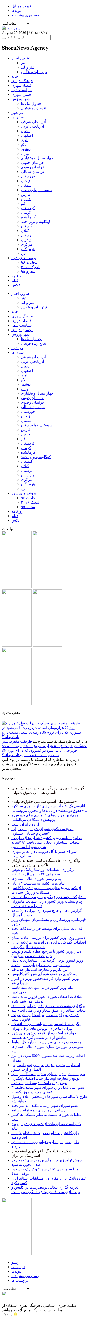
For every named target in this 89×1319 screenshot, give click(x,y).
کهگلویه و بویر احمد (36, 222)
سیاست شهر (21, 90)
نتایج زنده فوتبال (33, 108)
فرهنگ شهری (22, 81)
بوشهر (26, 149)
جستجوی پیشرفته (25, 15)
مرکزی (26, 244)
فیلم (14, 281)
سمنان (26, 185)
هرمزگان (28, 249)
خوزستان (28, 176)
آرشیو (15, 1262)
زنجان (25, 181)
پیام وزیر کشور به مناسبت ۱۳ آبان (38, 883)
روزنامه (17, 276)
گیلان (25, 231)
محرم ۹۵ (28, 271)
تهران (25, 153)
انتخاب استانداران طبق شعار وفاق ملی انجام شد (49, 1010)
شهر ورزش (20, 99)
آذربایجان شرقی (33, 122)
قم (23, 203)
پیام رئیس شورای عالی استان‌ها (36, 879)
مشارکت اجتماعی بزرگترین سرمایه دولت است (48, 897)
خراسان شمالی (33, 172)
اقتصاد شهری (22, 85)
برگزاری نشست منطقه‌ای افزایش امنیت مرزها (48, 1006)
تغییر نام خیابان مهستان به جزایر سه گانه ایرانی (48, 1074)
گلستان (27, 226)
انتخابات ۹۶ (29, 262)
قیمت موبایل (21, 6)
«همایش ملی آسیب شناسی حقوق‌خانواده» (44, 801)
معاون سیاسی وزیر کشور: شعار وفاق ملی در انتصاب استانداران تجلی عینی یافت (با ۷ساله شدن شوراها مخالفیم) (46, 842)
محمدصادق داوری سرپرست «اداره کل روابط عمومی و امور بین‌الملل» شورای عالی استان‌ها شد (47, 1046)
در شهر (17, 113)
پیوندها (16, 11)
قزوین (26, 199)
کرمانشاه (28, 217)
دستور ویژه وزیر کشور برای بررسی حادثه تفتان (48, 938)
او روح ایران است (25, 824)
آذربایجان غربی (32, 126)
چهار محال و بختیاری (37, 158)
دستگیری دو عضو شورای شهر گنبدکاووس (44, 974)
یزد (23, 253)
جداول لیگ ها (31, 104)
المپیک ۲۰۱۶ (30, 267)
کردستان (28, 208)
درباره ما (18, 1267)
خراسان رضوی (33, 167)
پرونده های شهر (23, 258)
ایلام (24, 144)
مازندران (28, 240)
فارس (26, 194)
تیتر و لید (27, 67)
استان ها (18, 117)
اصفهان (27, 135)
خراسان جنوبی (32, 163)
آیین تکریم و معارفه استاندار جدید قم (40, 969)
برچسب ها (19, 1280)
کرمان (26, 212)
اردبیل (25, 131)
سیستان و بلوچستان (36, 190)
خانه (14, 76)
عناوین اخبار (20, 58)
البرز (24, 140)
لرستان (27, 235)
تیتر (23, 63)
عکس (16, 285)
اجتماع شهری (22, 94)
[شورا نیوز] (11, 28)
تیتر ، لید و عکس (34, 72)
